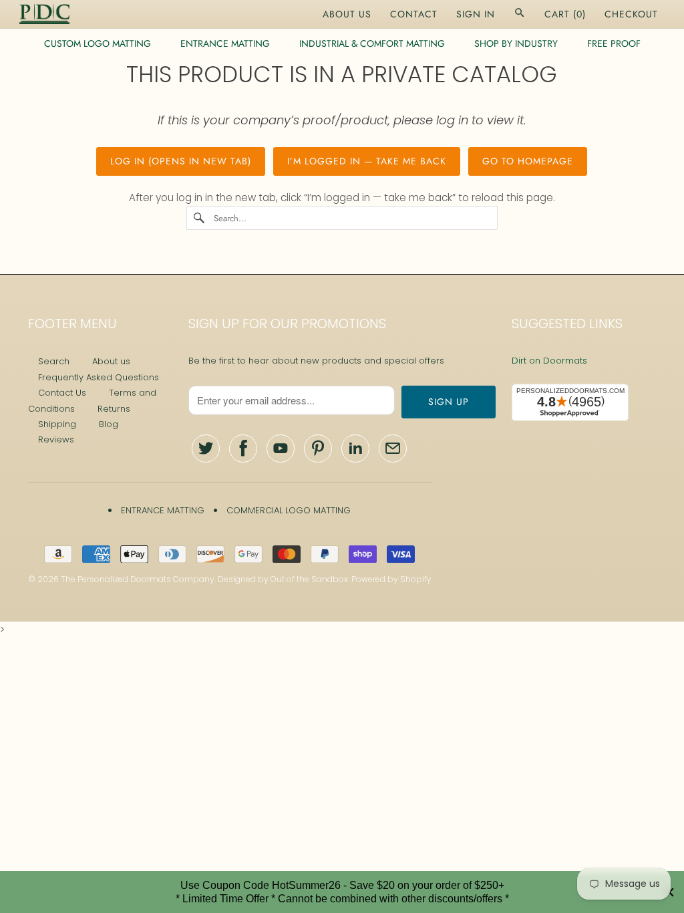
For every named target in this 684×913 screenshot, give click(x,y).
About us (111, 361)
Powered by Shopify (391, 579)
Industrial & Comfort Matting (372, 43)
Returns (114, 408)
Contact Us (62, 392)
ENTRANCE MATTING (225, 43)
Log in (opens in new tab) (180, 161)
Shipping (57, 424)
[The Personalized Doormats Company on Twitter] (206, 448)
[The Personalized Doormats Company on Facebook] (243, 448)
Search (53, 361)
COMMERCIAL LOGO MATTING (288, 510)
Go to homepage (527, 161)
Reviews (56, 439)
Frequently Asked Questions (98, 377)
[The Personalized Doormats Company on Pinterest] (318, 448)
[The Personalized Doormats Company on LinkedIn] (355, 448)
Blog (108, 424)
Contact (414, 14)
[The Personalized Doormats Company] (44, 14)
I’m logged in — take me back (366, 161)
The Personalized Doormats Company (137, 579)
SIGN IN (475, 14)
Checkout (631, 14)
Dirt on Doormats (549, 360)
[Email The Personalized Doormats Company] (393, 448)
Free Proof (614, 43)
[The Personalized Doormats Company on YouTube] (281, 448)
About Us (347, 14)
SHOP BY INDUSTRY (516, 43)
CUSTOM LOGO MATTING (97, 43)
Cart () (565, 14)
